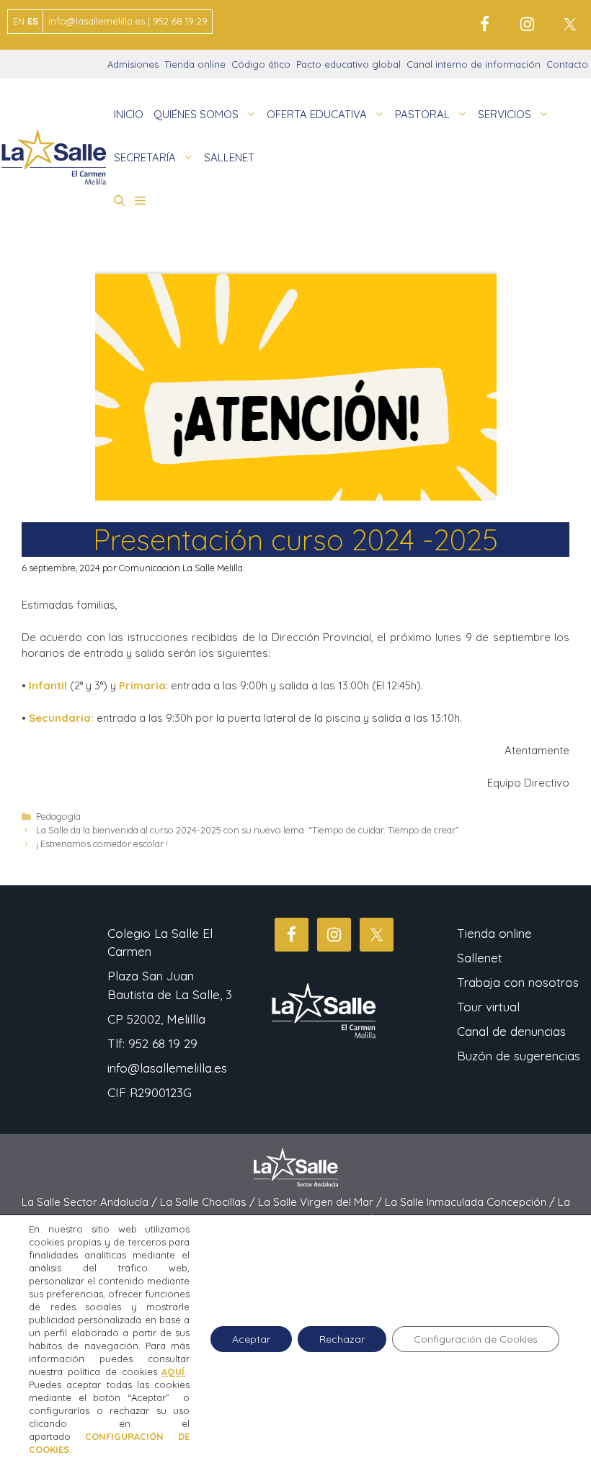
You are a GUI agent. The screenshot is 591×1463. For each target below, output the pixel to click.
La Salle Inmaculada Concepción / (471, 1202)
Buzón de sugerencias (518, 1055)
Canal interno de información (473, 64)
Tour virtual (488, 1006)
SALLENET (229, 157)
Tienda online (195, 64)
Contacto (567, 64)
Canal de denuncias (511, 1031)
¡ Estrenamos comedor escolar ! (102, 843)
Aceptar (251, 1339)
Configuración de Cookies (476, 1339)
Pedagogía (58, 816)
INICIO (128, 114)
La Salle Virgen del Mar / (321, 1202)
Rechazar (342, 1339)
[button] (119, 201)
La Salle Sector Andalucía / (91, 1202)
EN (19, 21)
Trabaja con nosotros (518, 982)
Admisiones (133, 64)
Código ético (260, 64)
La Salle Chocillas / (209, 1202)
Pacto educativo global (348, 64)
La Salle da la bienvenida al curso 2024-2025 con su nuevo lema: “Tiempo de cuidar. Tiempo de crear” (247, 830)
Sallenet (479, 957)
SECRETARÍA (145, 157)
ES (32, 21)
